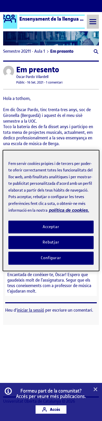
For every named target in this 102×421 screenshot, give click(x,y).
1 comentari (54, 82)
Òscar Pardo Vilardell (32, 76)
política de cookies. (69, 210)
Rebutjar (51, 242)
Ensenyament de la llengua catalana (58, 18)
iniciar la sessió (30, 310)
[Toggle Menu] (92, 21)
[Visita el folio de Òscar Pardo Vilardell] (8, 71)
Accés (54, 409)
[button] (95, 52)
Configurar (51, 257)
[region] (51, 210)
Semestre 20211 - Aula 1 (24, 51)
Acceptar (51, 226)
